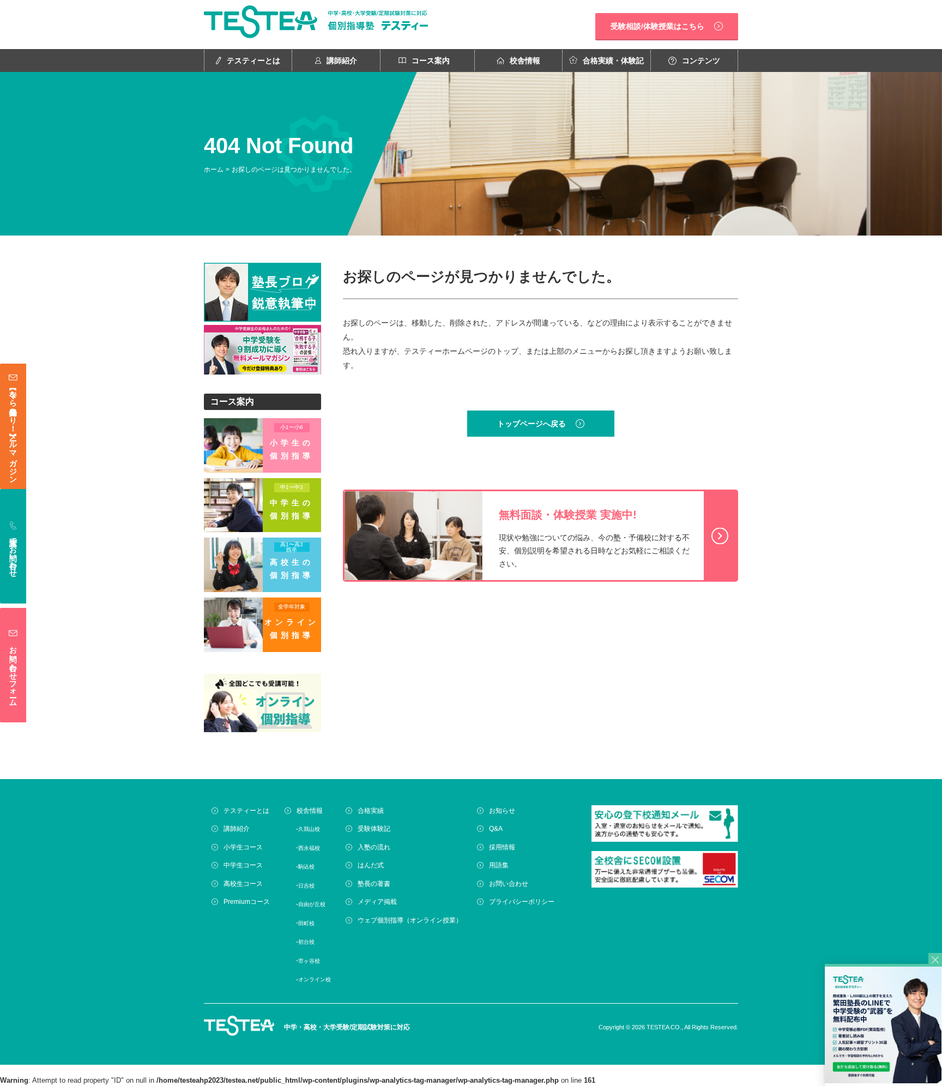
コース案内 (431, 60)
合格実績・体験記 (613, 60)
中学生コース (243, 865)
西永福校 (309, 848)
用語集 (499, 865)
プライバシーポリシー (521, 902)
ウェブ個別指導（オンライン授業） (410, 920)
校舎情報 (525, 60)
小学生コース (243, 847)
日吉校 (306, 886)
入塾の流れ (374, 847)
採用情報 (502, 847)
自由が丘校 (311, 904)
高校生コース (243, 884)
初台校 (306, 942)
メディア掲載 (377, 902)
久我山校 (309, 829)
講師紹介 (342, 60)
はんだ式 (371, 865)
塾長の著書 (374, 884)
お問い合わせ (508, 884)
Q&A (496, 828)
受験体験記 (374, 828)
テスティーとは (253, 60)
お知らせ (502, 810)
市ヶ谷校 (309, 961)
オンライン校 (314, 979)
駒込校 (306, 867)
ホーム (214, 169)
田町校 (306, 923)
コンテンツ (701, 60)
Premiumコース (247, 902)
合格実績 (371, 810)
